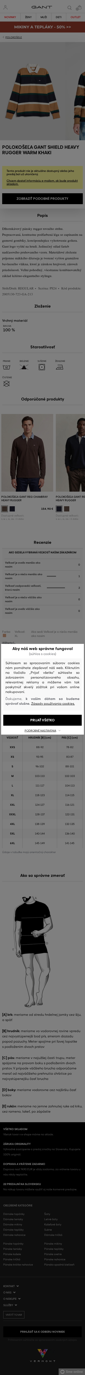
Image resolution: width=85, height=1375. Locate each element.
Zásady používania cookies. (53, 704)
